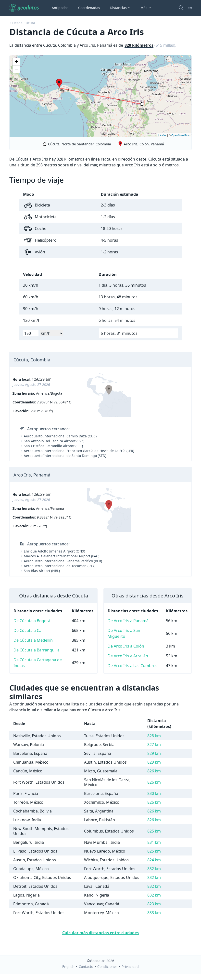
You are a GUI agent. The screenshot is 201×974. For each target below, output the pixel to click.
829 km (154, 753)
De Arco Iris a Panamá (128, 620)
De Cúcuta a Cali (28, 630)
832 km (154, 868)
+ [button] (16, 62)
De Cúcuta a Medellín (33, 640)
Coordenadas (89, 7)
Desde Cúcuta (23, 23)
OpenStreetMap (180, 135)
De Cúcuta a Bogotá (31, 620)
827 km (154, 744)
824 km (154, 860)
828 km (154, 735)
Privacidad (130, 966)
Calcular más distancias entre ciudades (100, 932)
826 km (154, 771)
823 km (154, 904)
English (68, 966)
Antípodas (60, 7)
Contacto (86, 966)
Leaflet (162, 135)
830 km (154, 793)
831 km (154, 842)
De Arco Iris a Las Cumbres (132, 665)
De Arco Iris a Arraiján (128, 656)
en (190, 8)
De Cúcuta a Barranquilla (36, 650)
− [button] (16, 69)
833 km (154, 912)
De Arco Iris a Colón (126, 646)
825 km (154, 831)
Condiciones (107, 966)
